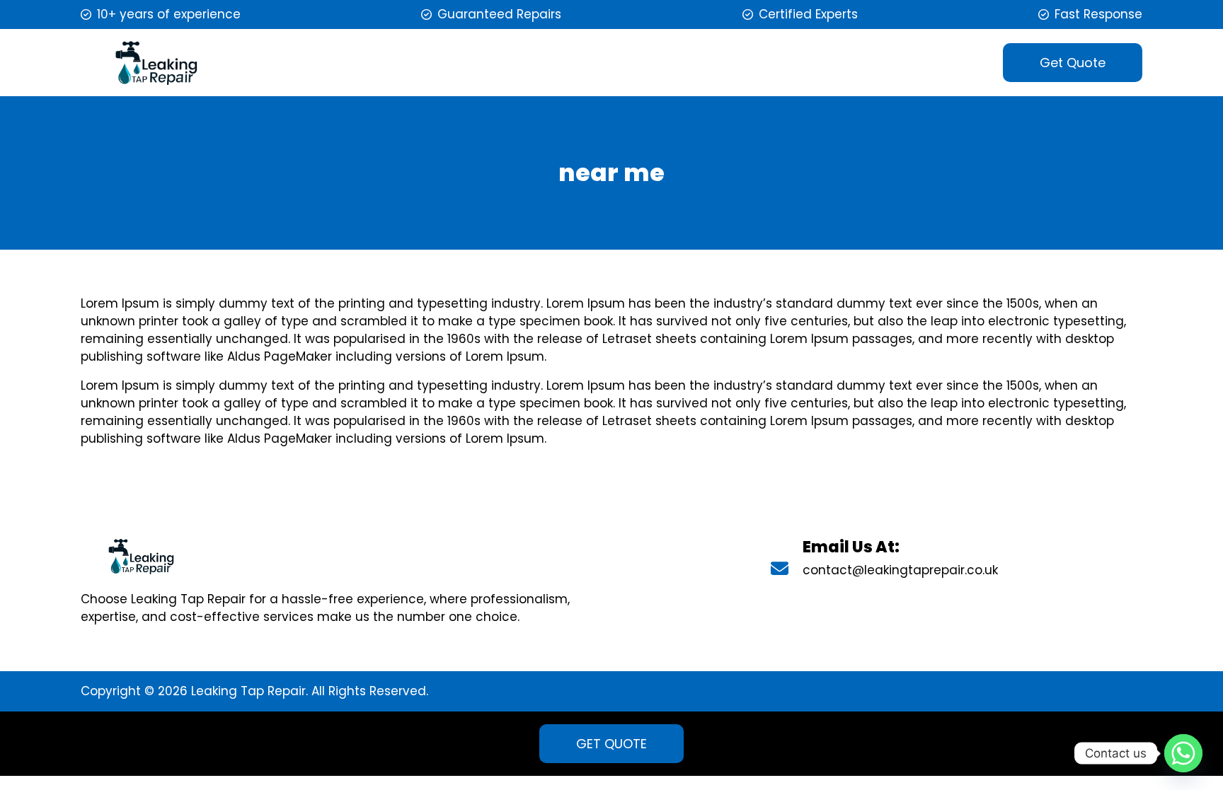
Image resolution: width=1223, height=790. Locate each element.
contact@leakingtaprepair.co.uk (900, 570)
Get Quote (1073, 62)
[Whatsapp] (1183, 753)
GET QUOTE (611, 744)
